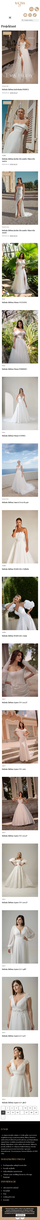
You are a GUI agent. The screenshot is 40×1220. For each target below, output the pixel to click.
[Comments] (31, 9)
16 (35, 1108)
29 (36, 1112)
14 (25, 1108)
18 (8, 1112)
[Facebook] (25, 15)
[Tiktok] (35, 15)
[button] (10, 17)
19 (13, 1112)
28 (31, 1112)
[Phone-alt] (37, 9)
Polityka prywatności (29, 1213)
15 (30, 1108)
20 (17, 1112)
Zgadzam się (20, 1215)
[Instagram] (30, 15)
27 (26, 1112)
